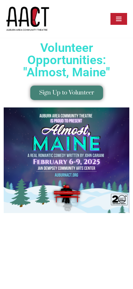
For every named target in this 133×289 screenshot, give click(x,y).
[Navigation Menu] (118, 19)
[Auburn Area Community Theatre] (28, 19)
